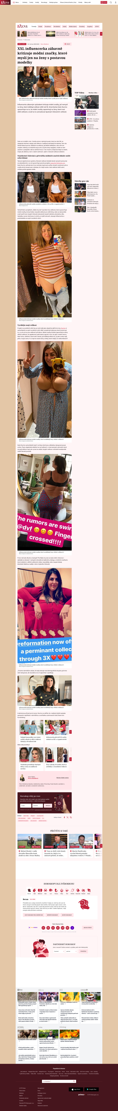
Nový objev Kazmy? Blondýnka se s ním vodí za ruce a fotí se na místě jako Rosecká (48, 1057)
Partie (63, 1071)
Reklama (21, 1093)
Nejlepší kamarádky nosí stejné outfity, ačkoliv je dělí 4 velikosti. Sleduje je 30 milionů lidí (30, 739)
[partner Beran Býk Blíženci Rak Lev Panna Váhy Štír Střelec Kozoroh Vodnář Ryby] (71, 951)
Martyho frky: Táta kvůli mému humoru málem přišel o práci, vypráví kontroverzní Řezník (47, 1041)
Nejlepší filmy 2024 (33, 1071)
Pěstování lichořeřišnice (70, 1073)
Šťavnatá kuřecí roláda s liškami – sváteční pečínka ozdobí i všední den (90, 1019)
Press (39, 1090)
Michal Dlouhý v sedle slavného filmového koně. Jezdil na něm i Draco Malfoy (29, 853)
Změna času (58, 1071)
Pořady (80, 2)
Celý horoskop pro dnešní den (34, 915)
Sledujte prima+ (53, 2)
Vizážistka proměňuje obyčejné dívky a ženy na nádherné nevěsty (30, 767)
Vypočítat (83, 951)
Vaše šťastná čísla (57, 924)
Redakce (40, 1103)
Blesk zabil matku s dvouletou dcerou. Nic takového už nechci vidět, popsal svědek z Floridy (26, 1019)
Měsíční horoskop (52, 915)
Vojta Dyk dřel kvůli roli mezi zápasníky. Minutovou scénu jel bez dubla (93, 186)
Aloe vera (61, 1073)
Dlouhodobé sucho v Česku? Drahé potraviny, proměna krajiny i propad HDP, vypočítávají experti (27, 1004)
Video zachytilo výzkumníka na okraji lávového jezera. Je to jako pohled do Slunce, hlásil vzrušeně (69, 1019)
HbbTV (21, 1095)
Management (41, 1088)
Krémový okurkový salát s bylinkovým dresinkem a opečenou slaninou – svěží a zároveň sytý (90, 1011)
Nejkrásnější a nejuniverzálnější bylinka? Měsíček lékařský (69, 1040)
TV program (51, 1071)
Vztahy (31, 2)
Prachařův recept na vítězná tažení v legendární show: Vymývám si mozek (48, 1011)
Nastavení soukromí (43, 1105)
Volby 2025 (33, 1073)
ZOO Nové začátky (84, 1071)
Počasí (67, 1071)
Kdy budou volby (74, 1071)
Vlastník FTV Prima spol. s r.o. (26, 1103)
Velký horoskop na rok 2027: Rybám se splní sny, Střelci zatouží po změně (63, 33)
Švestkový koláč (64, 1075)
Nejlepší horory (43, 1071)
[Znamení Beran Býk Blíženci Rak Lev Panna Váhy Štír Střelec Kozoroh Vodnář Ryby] (37, 806)
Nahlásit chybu (23, 1105)
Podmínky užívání (23, 1098)
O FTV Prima (22, 1088)
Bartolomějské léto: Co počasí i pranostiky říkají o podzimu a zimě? (69, 1056)
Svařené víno (40, 1073)
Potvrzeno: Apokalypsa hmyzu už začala (69, 1003)
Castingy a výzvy (42, 1093)
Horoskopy (44, 2)
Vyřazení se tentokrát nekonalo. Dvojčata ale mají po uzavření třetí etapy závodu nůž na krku (93, 201)
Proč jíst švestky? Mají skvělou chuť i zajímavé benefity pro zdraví (70, 1048)
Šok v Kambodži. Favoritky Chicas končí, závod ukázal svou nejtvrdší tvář (93, 209)
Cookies (21, 1100)
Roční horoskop (67, 915)
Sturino (63, 328)
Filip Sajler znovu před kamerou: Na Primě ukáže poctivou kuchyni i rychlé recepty (92, 194)
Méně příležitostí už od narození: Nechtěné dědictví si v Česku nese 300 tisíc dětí (35, 34)
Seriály (37, 2)
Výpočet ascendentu (82, 1073)
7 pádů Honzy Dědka (24, 1073)
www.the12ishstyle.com (58, 163)
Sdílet (68, 44)
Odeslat (48, 805)
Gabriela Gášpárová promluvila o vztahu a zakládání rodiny (93, 127)
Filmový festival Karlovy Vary (68, 2)
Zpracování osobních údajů (44, 1098)
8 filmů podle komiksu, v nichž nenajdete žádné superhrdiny (26, 1048)
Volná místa (22, 1090)
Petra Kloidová (45, 44)
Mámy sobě (87, 2)
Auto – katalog (94, 1071)
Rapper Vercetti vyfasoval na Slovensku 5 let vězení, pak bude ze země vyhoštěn (48, 1049)
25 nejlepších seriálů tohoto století (27, 1039)
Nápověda (40, 1100)
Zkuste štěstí (88, 927)
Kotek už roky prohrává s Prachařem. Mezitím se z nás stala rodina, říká (48, 1004)
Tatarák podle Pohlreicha (51, 1073)
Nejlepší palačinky (54, 1075)
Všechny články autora (62, 777)
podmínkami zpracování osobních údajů (43, 809)
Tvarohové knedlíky (94, 1073)
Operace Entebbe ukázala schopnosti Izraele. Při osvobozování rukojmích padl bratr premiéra (69, 1012)
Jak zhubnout (23, 1071)
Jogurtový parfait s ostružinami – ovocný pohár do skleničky (90, 1003)
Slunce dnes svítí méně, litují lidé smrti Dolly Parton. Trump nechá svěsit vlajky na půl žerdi (26, 1011)
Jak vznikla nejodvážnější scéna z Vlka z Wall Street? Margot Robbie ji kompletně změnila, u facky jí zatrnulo (27, 1058)
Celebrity (24, 2)
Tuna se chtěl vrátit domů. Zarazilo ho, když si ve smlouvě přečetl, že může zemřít (55, 854)
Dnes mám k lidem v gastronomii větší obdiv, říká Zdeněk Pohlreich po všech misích (47, 1019)
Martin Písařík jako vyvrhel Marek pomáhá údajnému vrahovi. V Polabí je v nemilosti (80, 854)
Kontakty (40, 1095)
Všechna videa (93, 93)
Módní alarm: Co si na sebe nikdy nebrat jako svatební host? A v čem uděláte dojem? (92, 34)
